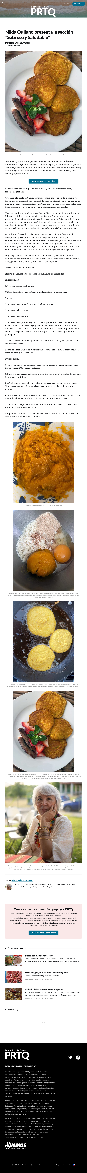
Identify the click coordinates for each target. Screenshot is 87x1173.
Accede (67, 4)
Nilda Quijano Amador (19, 42)
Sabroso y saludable (13, 27)
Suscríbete (78, 4)
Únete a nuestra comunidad (43, 181)
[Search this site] (2, 3)
